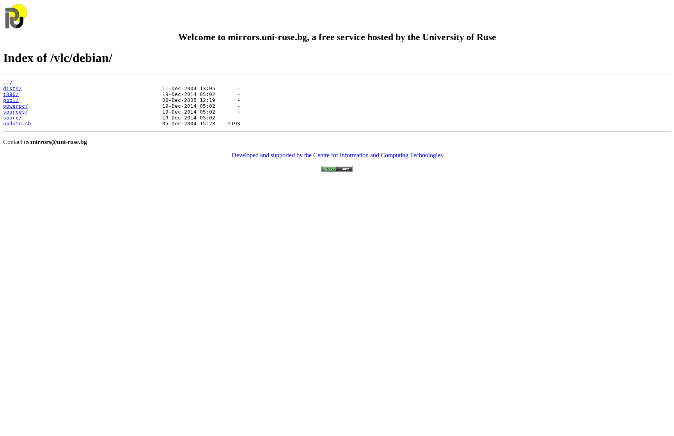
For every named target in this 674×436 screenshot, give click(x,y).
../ (7, 82)
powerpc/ (15, 106)
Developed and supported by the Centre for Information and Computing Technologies (337, 155)
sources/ (15, 112)
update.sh (17, 123)
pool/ (11, 100)
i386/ (11, 94)
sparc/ (12, 118)
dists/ (12, 88)
